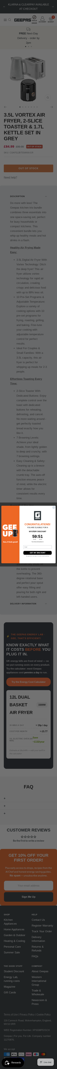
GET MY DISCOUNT (37, 553)
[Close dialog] (54, 507)
